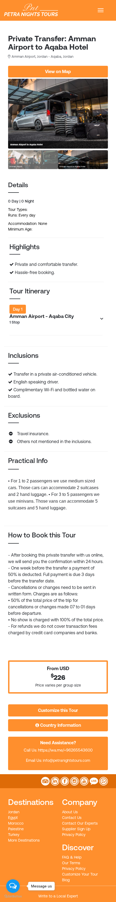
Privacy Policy (74, 834)
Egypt (13, 817)
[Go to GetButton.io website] (13, 896)
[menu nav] (101, 10)
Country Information (60, 725)
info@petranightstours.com (66, 760)
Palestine (16, 829)
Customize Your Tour (80, 874)
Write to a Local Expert (58, 896)
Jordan (13, 812)
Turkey (13, 834)
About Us (70, 812)
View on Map (58, 71)
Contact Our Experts (80, 823)
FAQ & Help (71, 857)
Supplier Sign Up (76, 829)
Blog (66, 880)
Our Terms (71, 863)
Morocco (15, 823)
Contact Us (71, 817)
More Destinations (24, 840)
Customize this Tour (58, 710)
